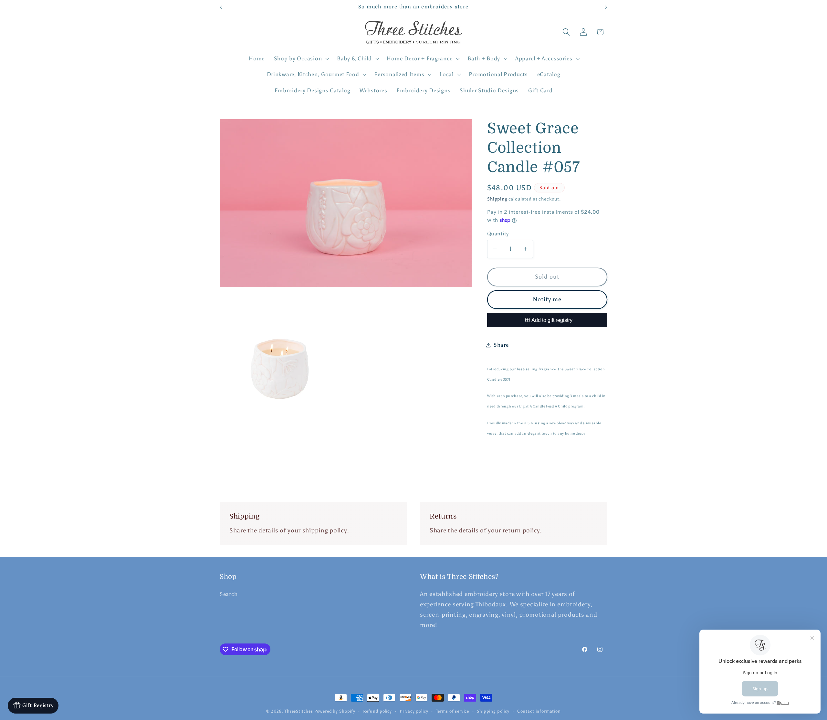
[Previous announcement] (221, 7)
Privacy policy (414, 711)
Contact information (539, 711)
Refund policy (377, 711)
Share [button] (501, 345)
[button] (300, 58)
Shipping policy (493, 711)
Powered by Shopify (334, 711)
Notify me (547, 299)
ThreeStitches (299, 711)
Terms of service (452, 711)
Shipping (497, 199)
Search (228, 594)
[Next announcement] (606, 7)
